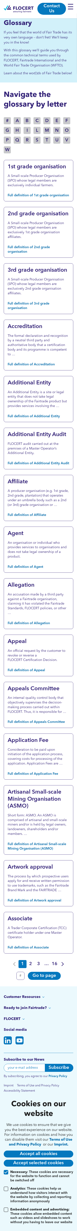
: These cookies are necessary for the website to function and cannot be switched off (41, 1176)
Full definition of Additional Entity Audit (38, 463)
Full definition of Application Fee (33, 774)
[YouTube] (20, 1041)
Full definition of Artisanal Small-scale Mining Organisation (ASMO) (37, 846)
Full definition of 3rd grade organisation (28, 306)
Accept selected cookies (38, 1163)
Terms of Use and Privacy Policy (38, 1085)
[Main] (19, 9)
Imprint (8, 1085)
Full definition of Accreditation (31, 364)
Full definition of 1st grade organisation (38, 195)
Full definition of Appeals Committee (36, 722)
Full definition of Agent (25, 567)
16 (54, 964)
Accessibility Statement (19, 1090)
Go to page (44, 975)
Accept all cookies (38, 1154)
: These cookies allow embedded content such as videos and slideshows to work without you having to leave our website (41, 1216)
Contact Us (52, 8)
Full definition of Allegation (29, 623)
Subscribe (59, 1067)
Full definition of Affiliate (27, 515)
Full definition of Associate (28, 947)
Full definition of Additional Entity (34, 416)
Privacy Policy (58, 1076)
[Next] (63, 964)
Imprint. (61, 1144)
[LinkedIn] (8, 1041)
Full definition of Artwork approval (34, 900)
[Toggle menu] (71, 6)
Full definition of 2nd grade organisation (29, 250)
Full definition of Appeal (26, 670)
